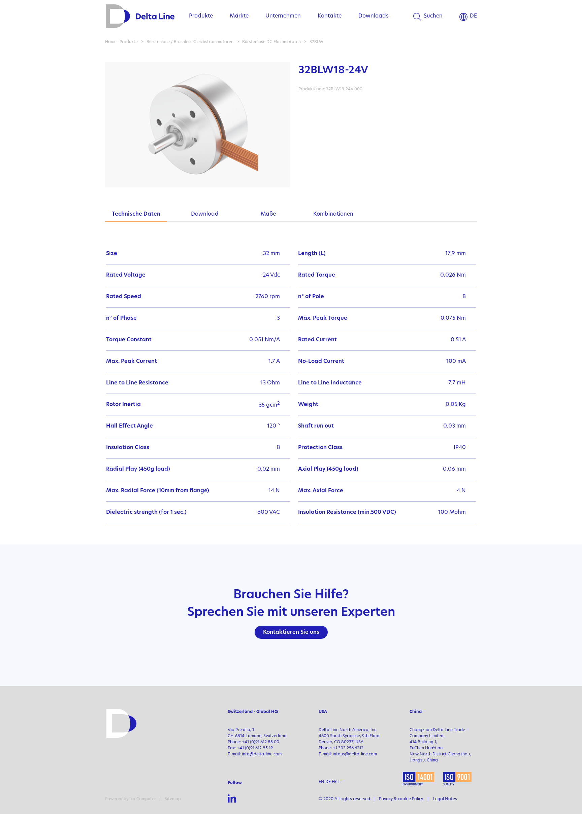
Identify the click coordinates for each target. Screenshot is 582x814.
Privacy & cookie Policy (401, 799)
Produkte (201, 16)
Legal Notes (445, 799)
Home (111, 42)
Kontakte (330, 16)
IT (339, 782)
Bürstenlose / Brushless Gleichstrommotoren (190, 42)
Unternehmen (283, 16)
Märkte (239, 16)
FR (334, 782)
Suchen (433, 16)
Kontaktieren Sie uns (291, 632)
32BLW (316, 42)
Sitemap (173, 799)
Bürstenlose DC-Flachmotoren (271, 42)
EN (321, 782)
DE (473, 16)
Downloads (373, 16)
